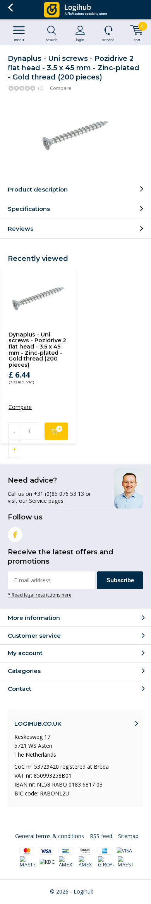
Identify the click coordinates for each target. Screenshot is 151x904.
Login (80, 40)
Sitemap (128, 836)
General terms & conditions (49, 836)
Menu (19, 40)
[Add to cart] (56, 431)
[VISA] (124, 850)
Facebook (15, 534)
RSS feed (101, 836)
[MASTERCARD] (28, 862)
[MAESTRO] (125, 862)
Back (10, 8)
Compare (61, 88)
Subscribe (120, 580)
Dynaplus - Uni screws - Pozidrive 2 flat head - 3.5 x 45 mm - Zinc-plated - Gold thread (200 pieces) (37, 349)
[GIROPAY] (106, 862)
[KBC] (47, 862)
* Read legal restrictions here (40, 595)
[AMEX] (67, 862)
